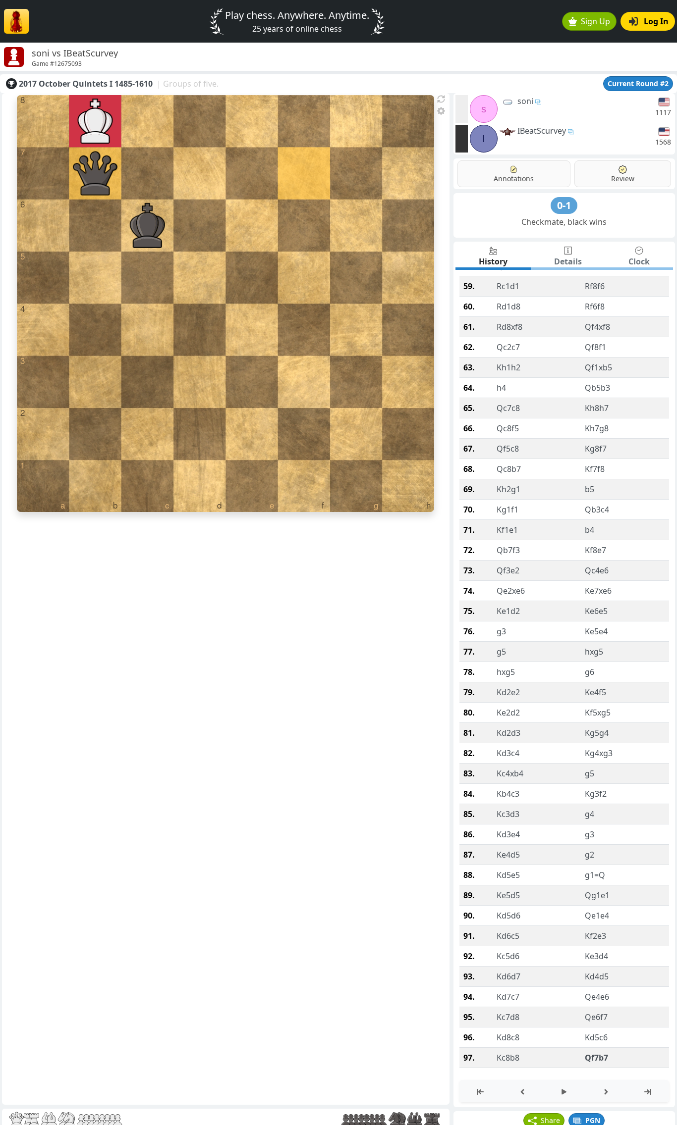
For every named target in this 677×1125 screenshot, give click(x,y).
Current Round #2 (638, 83)
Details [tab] (568, 261)
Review (622, 178)
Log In (656, 21)
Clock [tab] (639, 261)
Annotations (514, 178)
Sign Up (595, 21)
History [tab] (493, 261)
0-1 (564, 205)
